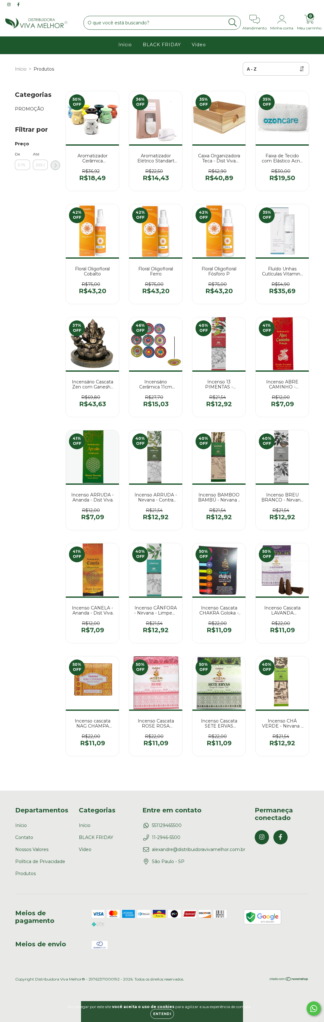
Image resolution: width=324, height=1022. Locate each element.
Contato (24, 837)
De (17, 154)
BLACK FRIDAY (162, 44)
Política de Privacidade (40, 861)
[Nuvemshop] (289, 979)
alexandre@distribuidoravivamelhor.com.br (198, 849)
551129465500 (167, 825)
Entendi (162, 1014)
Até (36, 154)
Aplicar (55, 165)
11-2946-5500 (166, 837)
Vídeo (199, 44)
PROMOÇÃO (29, 109)
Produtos (25, 873)
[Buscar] (232, 22)
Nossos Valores (31, 849)
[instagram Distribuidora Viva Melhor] (9, 4)
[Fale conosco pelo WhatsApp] (314, 1008)
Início (125, 44)
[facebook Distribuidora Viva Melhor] (18, 4)
